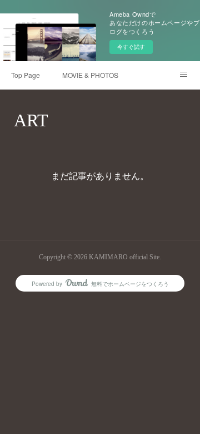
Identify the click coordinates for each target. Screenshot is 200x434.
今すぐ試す (131, 47)
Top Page (25, 75)
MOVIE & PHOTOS (90, 75)
